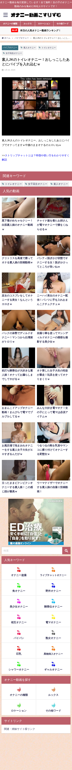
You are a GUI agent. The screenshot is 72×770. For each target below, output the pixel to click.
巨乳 (18, 653)
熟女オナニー (53, 638)
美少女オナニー (19, 606)
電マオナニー (53, 622)
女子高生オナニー (14, 53)
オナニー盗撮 (19, 575)
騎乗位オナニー (53, 606)
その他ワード (62, 23)
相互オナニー (19, 622)
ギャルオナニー (53, 669)
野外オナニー (53, 590)
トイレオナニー (49, 47)
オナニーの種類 (10, 23)
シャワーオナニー (18, 669)
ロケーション (44, 23)
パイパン (19, 638)
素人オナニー (29, 47)
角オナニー (18, 590)
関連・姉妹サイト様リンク (19, 729)
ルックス (28, 23)
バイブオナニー (10, 47)
